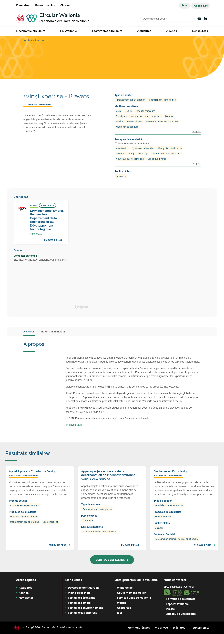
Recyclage (143, 153)
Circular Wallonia (59, 15)
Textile (128, 110)
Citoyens (65, 5)
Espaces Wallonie (177, 604)
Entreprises (23, 5)
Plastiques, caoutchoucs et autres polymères (138, 116)
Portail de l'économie (81, 597)
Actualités (144, 31)
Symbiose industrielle (142, 148)
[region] (141, 252)
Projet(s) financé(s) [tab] (52, 331)
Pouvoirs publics (45, 5)
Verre (118, 110)
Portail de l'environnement (85, 608)
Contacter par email (25, 255)
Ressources (200, 31)
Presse (170, 609)
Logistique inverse (157, 158)
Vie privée (161, 627)
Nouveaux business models (130, 158)
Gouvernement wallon (132, 593)
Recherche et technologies (162, 99)
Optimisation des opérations (166, 153)
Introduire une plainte (181, 614)
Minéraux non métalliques (129, 121)
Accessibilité (201, 627)
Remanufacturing (125, 153)
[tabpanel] (112, 384)
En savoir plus (53, 240)
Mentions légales (139, 627)
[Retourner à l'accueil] (26, 18)
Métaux (169, 116)
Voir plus (196, 131)
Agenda (171, 31)
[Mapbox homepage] (80, 307)
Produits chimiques (145, 110)
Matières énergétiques (127, 126)
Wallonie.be (124, 587)
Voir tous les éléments (112, 559)
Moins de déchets (79, 593)
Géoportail (124, 608)
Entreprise (121, 176)
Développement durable (83, 587)
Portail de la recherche (82, 612)
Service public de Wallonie (134, 597)
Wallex (121, 603)
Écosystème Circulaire (107, 31)
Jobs (119, 612)
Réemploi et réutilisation (169, 148)
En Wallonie (68, 31)
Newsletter (26, 597)
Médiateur (180, 627)
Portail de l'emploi (80, 603)
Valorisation (122, 148)
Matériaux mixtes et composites (162, 121)
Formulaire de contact (180, 599)
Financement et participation (130, 99)
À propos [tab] (29, 331)
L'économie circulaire (30, 31)
